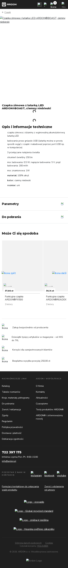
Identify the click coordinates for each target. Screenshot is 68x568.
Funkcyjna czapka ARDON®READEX (56, 298)
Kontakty (40, 391)
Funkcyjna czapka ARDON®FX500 (14, 298)
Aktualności (42, 397)
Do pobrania (8, 403)
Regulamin (7, 421)
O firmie (40, 386)
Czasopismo (42, 403)
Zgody (5, 415)
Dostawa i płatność (11, 433)
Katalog (6, 386)
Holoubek (42, 546)
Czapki (7, 12)
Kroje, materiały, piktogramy (15, 397)
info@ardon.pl (9, 461)
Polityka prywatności (12, 427)
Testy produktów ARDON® (50, 409)
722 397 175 (11, 452)
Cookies (49, 543)
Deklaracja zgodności (12, 438)
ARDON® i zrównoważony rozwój (49, 417)
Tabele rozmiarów (11, 391)
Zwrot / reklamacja (11, 409)
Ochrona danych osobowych (28, 543)
